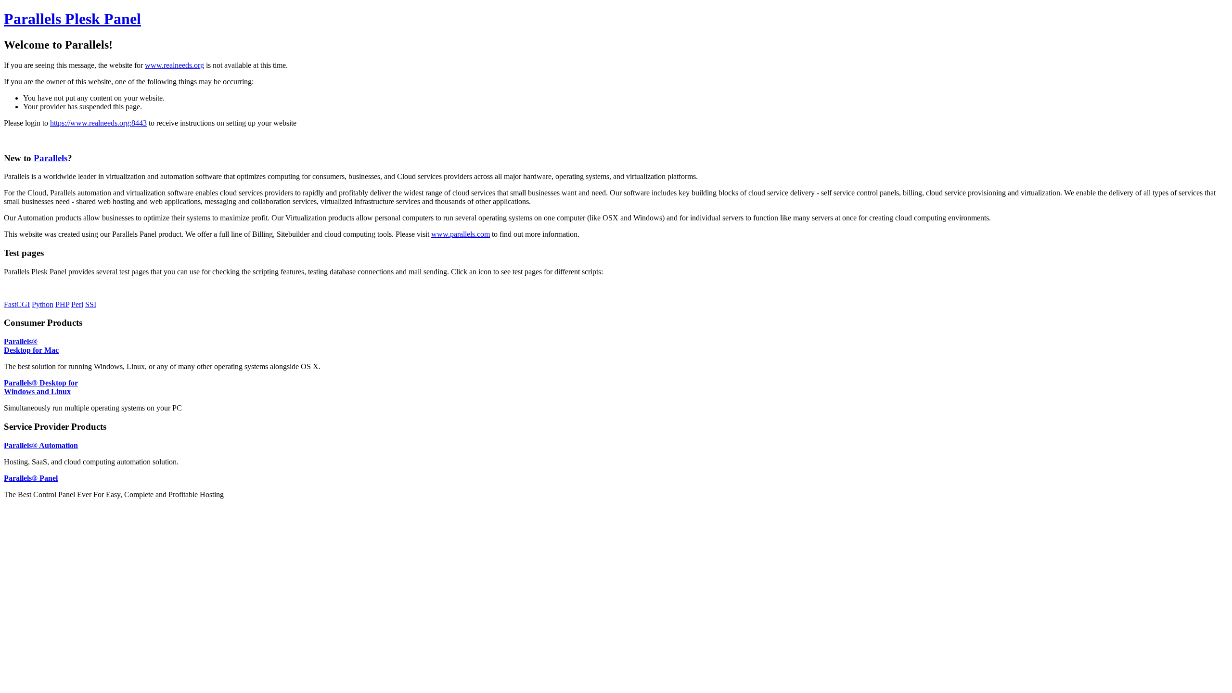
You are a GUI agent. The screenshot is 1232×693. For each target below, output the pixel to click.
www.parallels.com (460, 234)
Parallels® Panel (31, 478)
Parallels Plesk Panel (72, 18)
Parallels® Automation (41, 445)
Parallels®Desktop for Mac (31, 345)
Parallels (50, 158)
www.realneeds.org (174, 65)
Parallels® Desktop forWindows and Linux (41, 387)
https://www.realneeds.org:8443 (98, 123)
